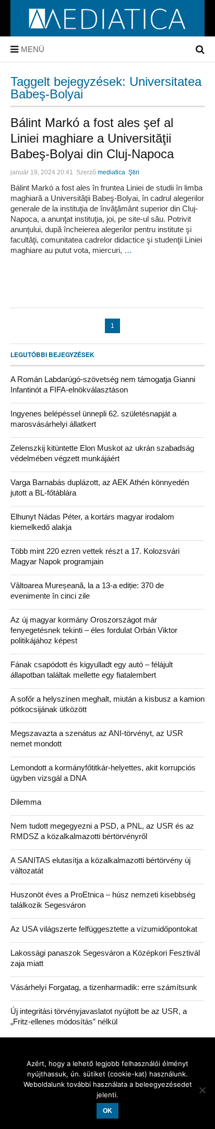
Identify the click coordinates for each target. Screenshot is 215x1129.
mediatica (111, 172)
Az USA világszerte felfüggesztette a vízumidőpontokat (103, 928)
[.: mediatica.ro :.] (108, 32)
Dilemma (25, 801)
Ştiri (133, 172)
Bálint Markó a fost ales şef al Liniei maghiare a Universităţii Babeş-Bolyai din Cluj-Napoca (92, 138)
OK (107, 1110)
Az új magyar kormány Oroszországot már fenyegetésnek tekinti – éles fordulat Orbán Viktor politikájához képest (93, 630)
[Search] (200, 49)
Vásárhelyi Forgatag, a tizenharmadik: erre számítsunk (103, 987)
